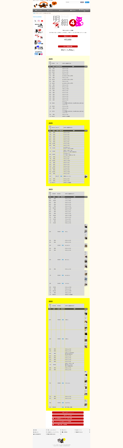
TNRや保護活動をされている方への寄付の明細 (62, 418)
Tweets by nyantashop (37, 16)
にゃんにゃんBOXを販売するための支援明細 (62, 421)
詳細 (61, 176)
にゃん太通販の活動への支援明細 (60, 424)
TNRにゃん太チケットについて (68, 412)
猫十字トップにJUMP (68, 415)
